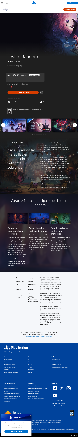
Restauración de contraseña (12, 396)
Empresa (6, 369)
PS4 (29, 362)
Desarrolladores (32, 396)
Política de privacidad (40, 429)
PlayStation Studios (9, 364)
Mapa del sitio (70, 429)
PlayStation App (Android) (58, 403)
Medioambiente (55, 359)
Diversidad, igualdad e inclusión (60, 367)
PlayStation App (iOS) (57, 401)
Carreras (6, 362)
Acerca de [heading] (7, 357)
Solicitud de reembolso (10, 399)
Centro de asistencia (10, 386)
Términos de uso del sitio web (56, 429)
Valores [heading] (54, 357)
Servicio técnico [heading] (9, 383)
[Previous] (3, 125)
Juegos (11, 352)
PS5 (29, 359)
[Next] (75, 125)
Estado (6, 391)
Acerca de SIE (8, 359)
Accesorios (31, 369)
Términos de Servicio (34, 386)
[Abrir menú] (2, 3)
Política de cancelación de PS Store (37, 388)
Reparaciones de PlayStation (12, 393)
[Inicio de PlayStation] (33, 3)
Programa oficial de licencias (36, 399)
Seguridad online (56, 364)
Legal (31, 429)
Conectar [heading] (54, 383)
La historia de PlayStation (11, 372)
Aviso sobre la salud (33, 393)
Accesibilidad (55, 362)
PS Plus (30, 367)
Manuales (7, 401)
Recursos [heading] (31, 383)
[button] (39, 125)
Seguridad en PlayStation (11, 388)
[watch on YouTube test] (46, 129)
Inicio (5, 352)
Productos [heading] (31, 357)
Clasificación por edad (34, 391)
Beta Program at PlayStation (59, 406)
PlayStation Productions (10, 367)
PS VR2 (30, 364)
